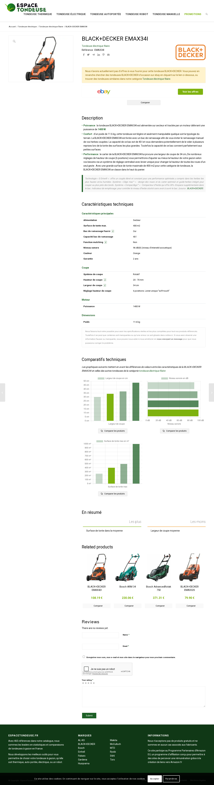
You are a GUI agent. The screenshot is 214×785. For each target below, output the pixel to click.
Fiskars (81, 755)
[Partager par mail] (108, 54)
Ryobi (113, 751)
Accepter (154, 779)
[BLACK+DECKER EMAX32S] (2, 392)
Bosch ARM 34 (128, 586)
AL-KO (81, 740)
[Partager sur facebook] (83, 54)
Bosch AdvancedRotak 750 (158, 588)
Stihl (112, 755)
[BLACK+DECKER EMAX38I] (211, 392)
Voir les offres (190, 91)
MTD (112, 748)
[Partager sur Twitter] (88, 54)
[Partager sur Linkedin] (98, 54)
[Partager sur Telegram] (93, 54)
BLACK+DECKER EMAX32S (190, 588)
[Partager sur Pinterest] (103, 54)
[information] (112, 231)
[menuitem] (37, 14)
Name (126, 634)
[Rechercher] (206, 14)
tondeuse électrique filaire (152, 370)
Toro (112, 759)
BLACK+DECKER (195, 188)
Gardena (82, 759)
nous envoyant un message (169, 339)
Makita (113, 740)
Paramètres (171, 779)
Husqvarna (83, 763)
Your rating (87, 680)
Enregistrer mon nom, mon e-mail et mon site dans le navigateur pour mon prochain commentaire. (131, 657)
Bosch (81, 748)
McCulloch (115, 744)
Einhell (81, 751)
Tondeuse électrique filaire (96, 46)
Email (126, 646)
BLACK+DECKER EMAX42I (97, 588)
